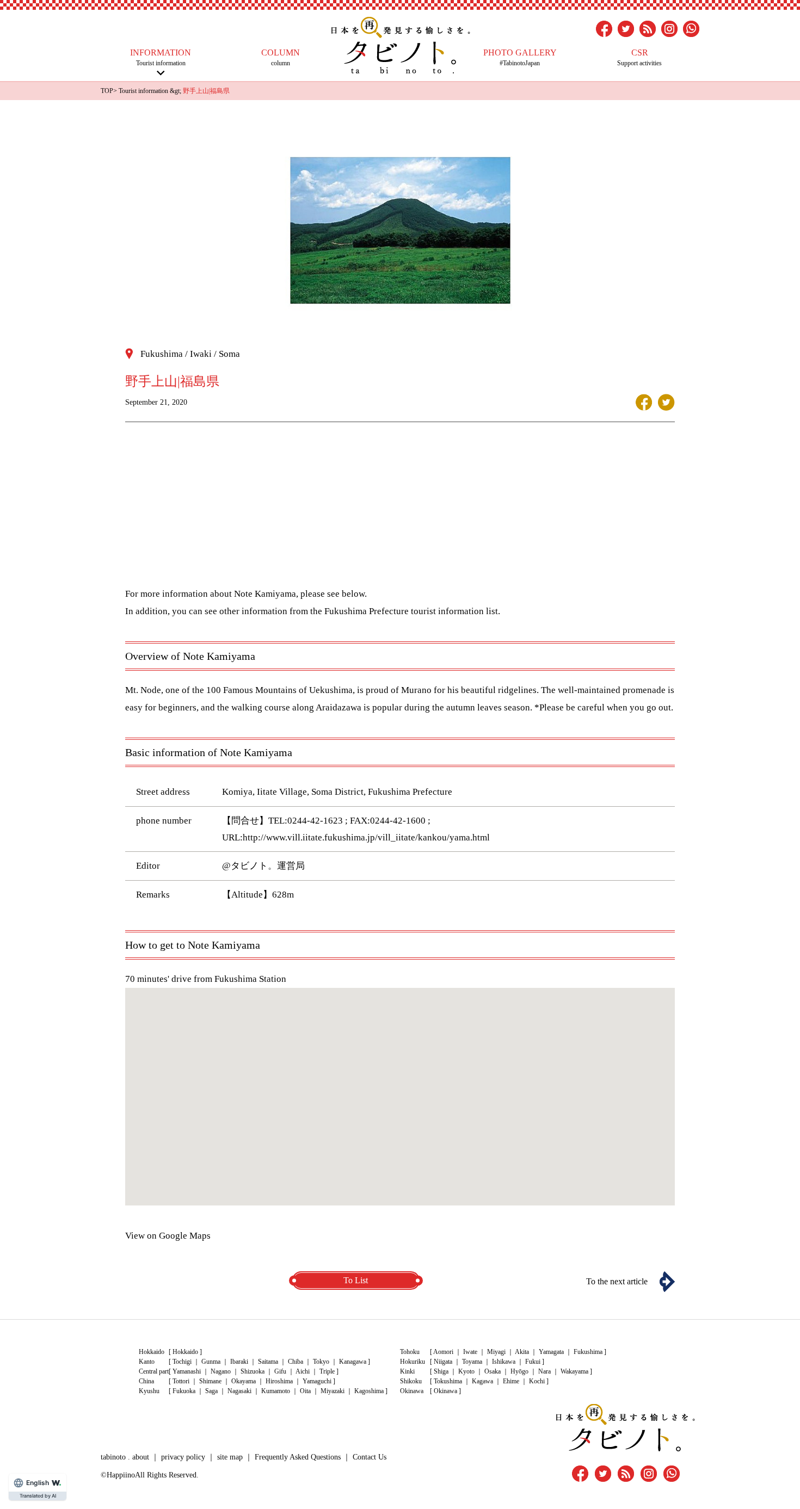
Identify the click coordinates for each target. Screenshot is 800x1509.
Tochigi (182, 1361)
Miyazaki (332, 1391)
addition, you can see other (187, 611)
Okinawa (445, 1391)
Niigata (443, 1361)
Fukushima (588, 1352)
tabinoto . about (125, 1457)
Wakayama (574, 1371)
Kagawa (482, 1381)
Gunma (210, 1361)
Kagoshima (369, 1391)
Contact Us (369, 1457)
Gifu (280, 1371)
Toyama (472, 1361)
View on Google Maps (168, 1235)
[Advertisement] (400, 509)
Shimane (210, 1381)
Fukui (532, 1361)
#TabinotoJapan (520, 57)
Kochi (537, 1381)
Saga (211, 1391)
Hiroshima (279, 1381)
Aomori (443, 1352)
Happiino (121, 1475)
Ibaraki (239, 1361)
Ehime (511, 1381)
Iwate (470, 1352)
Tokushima (448, 1381)
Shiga (441, 1371)
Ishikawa (503, 1361)
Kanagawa (352, 1361)
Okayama (243, 1381)
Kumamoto (275, 1391)
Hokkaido (185, 1352)
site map (230, 1457)
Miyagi (496, 1352)
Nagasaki (239, 1391)
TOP (107, 91)
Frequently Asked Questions (298, 1457)
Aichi (303, 1371)
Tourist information (160, 57)
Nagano (221, 1371)
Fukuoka (184, 1391)
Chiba (295, 1361)
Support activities (639, 57)
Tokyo (321, 1361)
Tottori (181, 1381)
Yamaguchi (317, 1381)
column (280, 57)
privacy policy (183, 1457)
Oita (305, 1391)
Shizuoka (252, 1371)
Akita (522, 1352)
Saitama (268, 1361)
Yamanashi (187, 1371)
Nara (544, 1371)
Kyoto (466, 1371)
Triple (327, 1371)
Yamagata (551, 1352)
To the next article (617, 1281)
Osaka (492, 1371)
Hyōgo (519, 1371)
